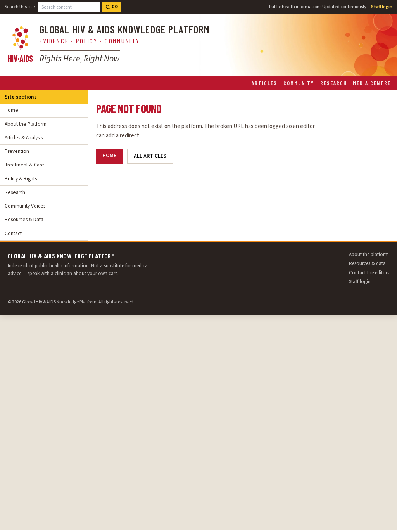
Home (11, 110)
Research (333, 83)
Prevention (17, 151)
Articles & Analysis (24, 137)
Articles (264, 83)
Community (298, 83)
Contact (13, 233)
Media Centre (372, 83)
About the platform (369, 254)
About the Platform (26, 124)
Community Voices (25, 206)
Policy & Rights (21, 178)
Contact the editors (369, 272)
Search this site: (20, 6)
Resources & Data (24, 219)
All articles (150, 156)
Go (115, 7)
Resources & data (367, 263)
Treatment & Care (24, 164)
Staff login (381, 6)
